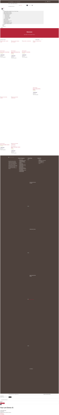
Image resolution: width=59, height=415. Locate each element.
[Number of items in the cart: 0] (32, 5)
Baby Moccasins (7, 15)
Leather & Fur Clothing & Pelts (22, 165)
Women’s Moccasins (7, 17)
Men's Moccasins (21, 166)
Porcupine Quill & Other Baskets (8, 22)
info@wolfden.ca (42, 161)
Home (25, 34)
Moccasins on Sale (7, 18)
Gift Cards (20, 162)
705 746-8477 (44, 160)
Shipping (45, 394)
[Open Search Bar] (2, 27)
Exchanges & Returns (48, 394)
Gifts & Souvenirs (6, 19)
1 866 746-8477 (40, 160)
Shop (3, 10)
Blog (3, 25)
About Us (4, 24)
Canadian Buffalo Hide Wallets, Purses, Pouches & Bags (11, 11)
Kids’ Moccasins (7, 16)
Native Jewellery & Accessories (22, 168)
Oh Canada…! (31, 368)
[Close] (0, 404)
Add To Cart (35, 92)
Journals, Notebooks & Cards (7, 23)
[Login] (29, 5)
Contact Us (4, 26)
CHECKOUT (2, 403)
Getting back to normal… (33, 229)
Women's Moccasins (21, 171)
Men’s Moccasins (7, 14)
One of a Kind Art (21, 169)
